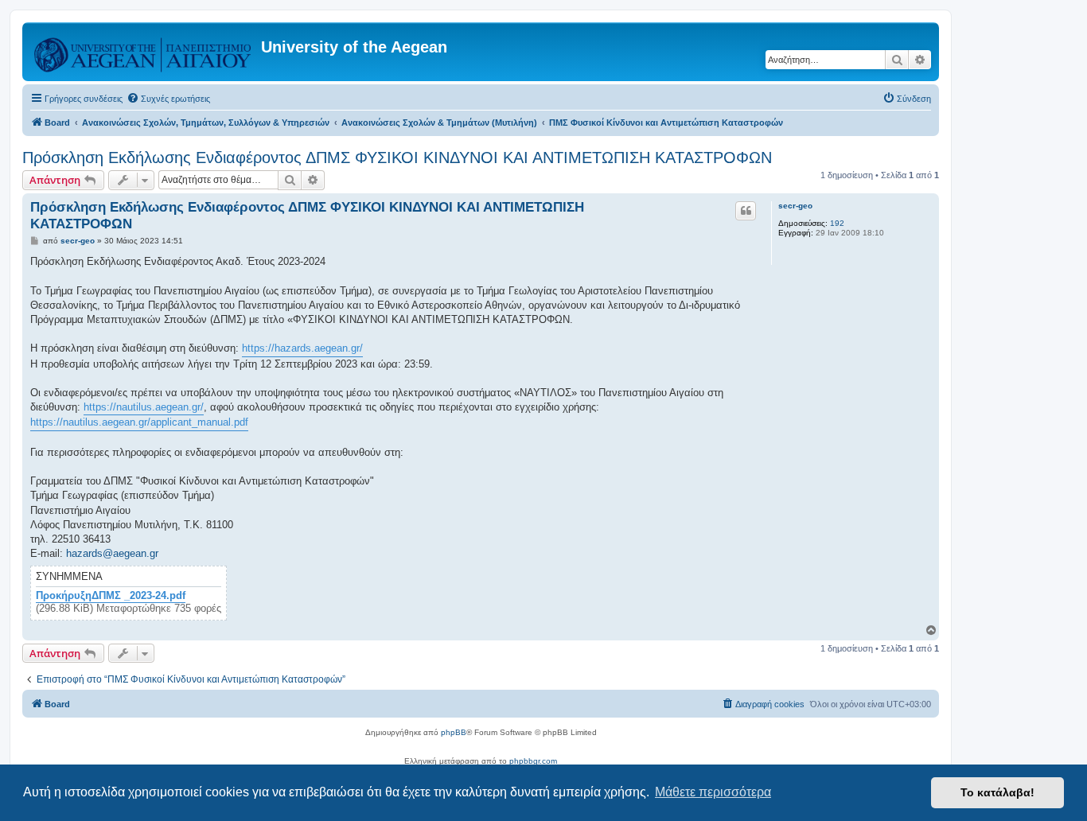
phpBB (453, 732)
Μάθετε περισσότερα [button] (713, 792)
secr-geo (795, 205)
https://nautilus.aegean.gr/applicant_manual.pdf (139, 422)
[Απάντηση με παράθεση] (745, 210)
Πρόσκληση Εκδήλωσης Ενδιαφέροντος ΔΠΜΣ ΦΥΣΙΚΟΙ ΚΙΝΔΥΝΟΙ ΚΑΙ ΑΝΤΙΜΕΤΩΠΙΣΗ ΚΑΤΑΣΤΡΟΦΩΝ (397, 157)
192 (837, 223)
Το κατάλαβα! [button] (997, 792)
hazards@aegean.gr (112, 553)
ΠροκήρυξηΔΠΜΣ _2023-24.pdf (110, 595)
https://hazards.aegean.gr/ (302, 348)
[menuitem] (168, 98)
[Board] (143, 51)
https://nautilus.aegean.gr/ (144, 407)
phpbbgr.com (533, 761)
